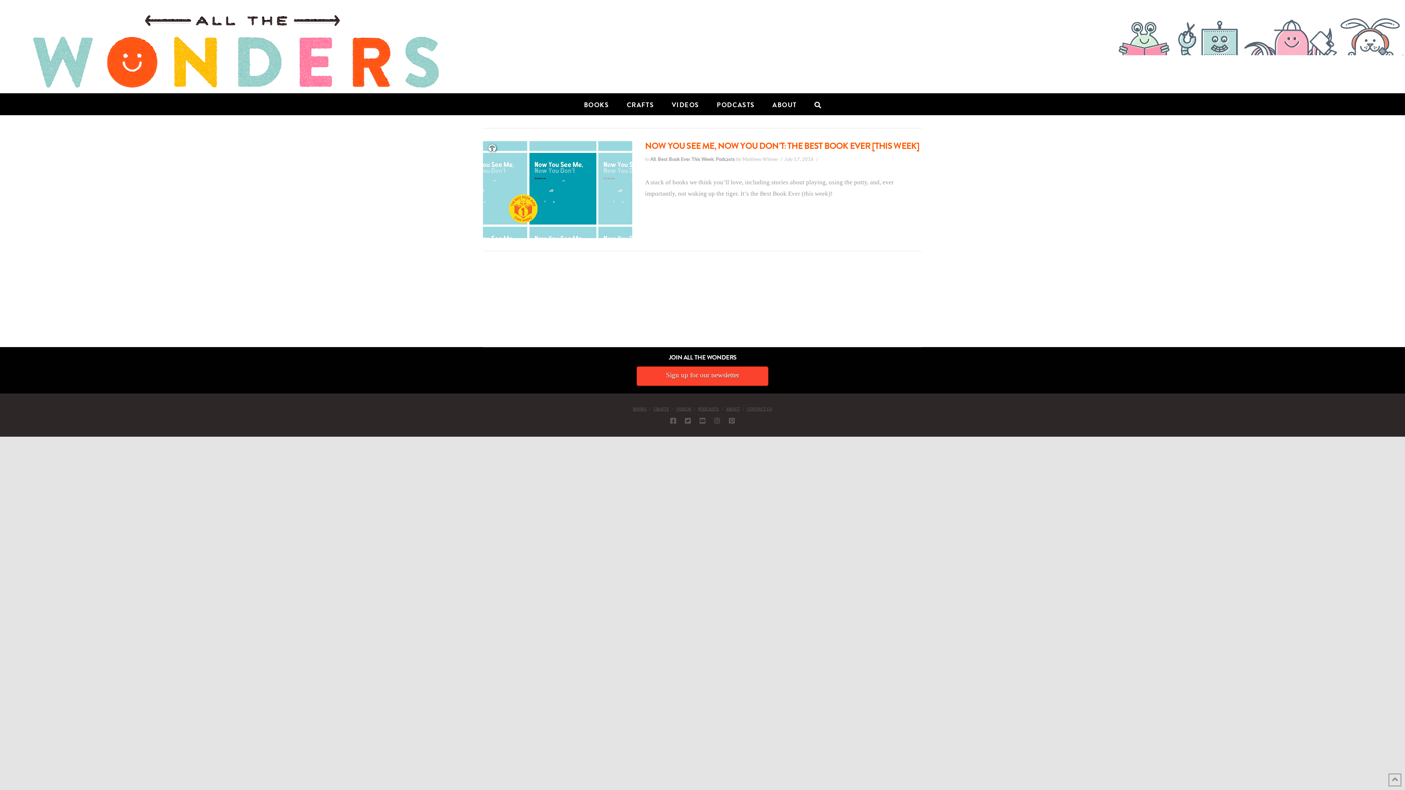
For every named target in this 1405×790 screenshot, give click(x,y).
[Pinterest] (732, 420)
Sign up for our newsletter (702, 375)
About (733, 409)
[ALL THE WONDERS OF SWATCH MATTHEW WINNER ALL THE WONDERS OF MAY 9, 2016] (7, 306)
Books (640, 409)
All (653, 159)
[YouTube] (702, 420)
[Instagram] (717, 420)
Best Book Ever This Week (686, 159)
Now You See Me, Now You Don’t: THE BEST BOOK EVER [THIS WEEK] (782, 146)
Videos (683, 409)
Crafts (661, 409)
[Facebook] (673, 420)
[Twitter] (688, 420)
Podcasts (725, 159)
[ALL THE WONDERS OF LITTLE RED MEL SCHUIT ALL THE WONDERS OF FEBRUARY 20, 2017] (2, 306)
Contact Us (759, 409)
